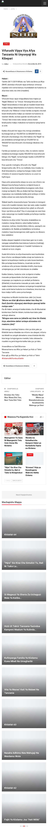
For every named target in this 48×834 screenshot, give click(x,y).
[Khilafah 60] (24, 618)
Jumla (6, 44)
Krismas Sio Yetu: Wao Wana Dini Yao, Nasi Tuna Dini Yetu (13, 397)
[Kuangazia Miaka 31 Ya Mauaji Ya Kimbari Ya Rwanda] (24, 523)
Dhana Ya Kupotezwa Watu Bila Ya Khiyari (22, 786)
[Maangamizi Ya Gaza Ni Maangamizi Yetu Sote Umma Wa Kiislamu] (13, 428)
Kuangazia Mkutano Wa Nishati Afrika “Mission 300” (20, 659)
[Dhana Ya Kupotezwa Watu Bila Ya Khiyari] (24, 776)
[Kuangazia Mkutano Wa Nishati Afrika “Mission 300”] (24, 650)
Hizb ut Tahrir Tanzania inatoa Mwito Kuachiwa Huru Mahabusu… (22, 596)
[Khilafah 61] (24, 555)
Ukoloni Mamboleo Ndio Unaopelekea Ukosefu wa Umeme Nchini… (22, 689)
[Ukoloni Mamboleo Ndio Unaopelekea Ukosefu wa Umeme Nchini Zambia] (24, 681)
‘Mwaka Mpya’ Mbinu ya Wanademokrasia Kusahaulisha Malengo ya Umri (36, 400)
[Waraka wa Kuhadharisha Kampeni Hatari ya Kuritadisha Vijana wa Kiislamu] (34, 428)
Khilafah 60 (10, 629)
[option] (24, 667)
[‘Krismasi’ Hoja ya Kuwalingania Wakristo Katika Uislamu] (34, 458)
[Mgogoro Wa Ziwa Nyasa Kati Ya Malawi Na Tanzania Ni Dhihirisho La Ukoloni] (24, 808)
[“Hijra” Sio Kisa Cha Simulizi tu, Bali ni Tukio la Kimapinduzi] (13, 458)
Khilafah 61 (10, 566)
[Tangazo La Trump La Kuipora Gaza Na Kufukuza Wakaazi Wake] (24, 713)
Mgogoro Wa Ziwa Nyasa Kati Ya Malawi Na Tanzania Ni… (21, 818)
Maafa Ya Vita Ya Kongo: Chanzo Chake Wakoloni (21, 754)
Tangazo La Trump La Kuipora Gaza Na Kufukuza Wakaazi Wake (23, 723)
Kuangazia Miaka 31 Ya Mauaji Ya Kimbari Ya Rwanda (22, 533)
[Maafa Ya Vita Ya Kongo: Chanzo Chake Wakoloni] (24, 745)
